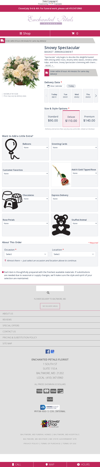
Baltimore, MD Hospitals (66, 434)
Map (51, 464)
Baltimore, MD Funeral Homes (36, 434)
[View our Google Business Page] (52, 352)
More (48, 65)
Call (17, 464)
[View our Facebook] (48, 352)
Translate (58, 4)
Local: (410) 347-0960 (50, 377)
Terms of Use (69, 443)
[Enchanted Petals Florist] (50, 26)
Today (71, 86)
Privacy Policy (31, 443)
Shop (26, 33)
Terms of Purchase (51, 443)
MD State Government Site (63, 439)
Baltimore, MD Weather (35, 439)
